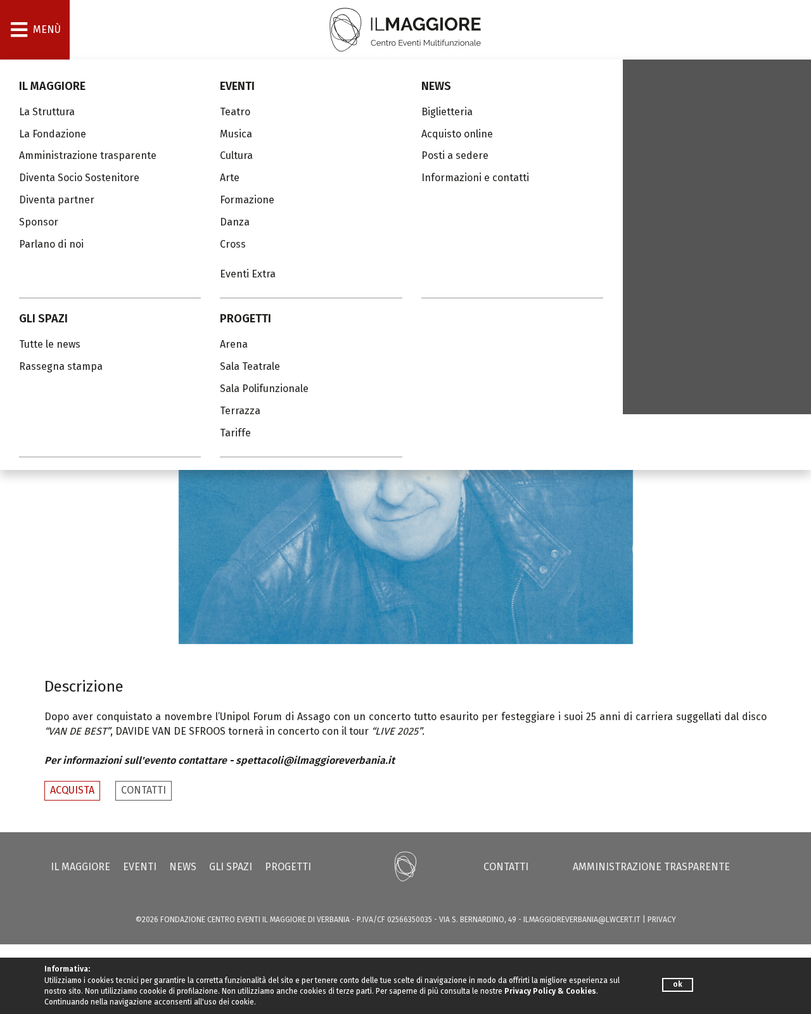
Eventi (237, 86)
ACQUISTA (72, 790)
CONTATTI (143, 790)
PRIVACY (662, 919)
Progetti (245, 319)
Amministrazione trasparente (651, 867)
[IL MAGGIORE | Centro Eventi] (405, 29)
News (436, 86)
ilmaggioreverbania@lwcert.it (582, 919)
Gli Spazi (43, 319)
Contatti (505, 867)
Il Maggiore (52, 86)
